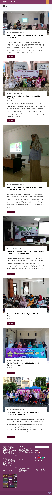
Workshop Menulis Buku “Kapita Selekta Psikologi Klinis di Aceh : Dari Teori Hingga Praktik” (25, 364)
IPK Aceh (9, 32)
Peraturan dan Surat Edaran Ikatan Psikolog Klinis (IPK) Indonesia (25, 451)
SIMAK (36, 462)
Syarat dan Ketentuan (23, 470)
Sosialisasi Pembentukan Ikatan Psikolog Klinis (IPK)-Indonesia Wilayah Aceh (24, 315)
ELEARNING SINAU (39, 463)
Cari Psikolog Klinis (22, 461)
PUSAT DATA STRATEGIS (40, 468)
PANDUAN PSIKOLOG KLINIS (40, 465)
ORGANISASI (20, 2)
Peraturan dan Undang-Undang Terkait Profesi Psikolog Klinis (25, 449)
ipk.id (47, 2)
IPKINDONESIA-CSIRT (39, 469)
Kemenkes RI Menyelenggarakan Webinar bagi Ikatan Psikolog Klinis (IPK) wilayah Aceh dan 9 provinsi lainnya (25, 252)
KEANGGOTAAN (26, 2)
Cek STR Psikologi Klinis (23, 465)
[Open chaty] (49, 493)
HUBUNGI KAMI (38, 2)
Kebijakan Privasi (22, 471)
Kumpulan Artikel (22, 457)
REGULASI (32, 2)
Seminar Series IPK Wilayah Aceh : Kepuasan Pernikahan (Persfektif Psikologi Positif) (25, 36)
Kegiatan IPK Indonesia (20, 32)
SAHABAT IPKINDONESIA (40, 470)
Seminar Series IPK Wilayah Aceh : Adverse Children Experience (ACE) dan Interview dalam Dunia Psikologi (24, 188)
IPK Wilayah (14, 32)
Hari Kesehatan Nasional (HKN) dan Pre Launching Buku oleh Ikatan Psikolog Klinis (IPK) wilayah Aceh (25, 413)
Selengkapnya (11, 56)
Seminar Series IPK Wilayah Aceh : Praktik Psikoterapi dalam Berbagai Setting (23, 97)
